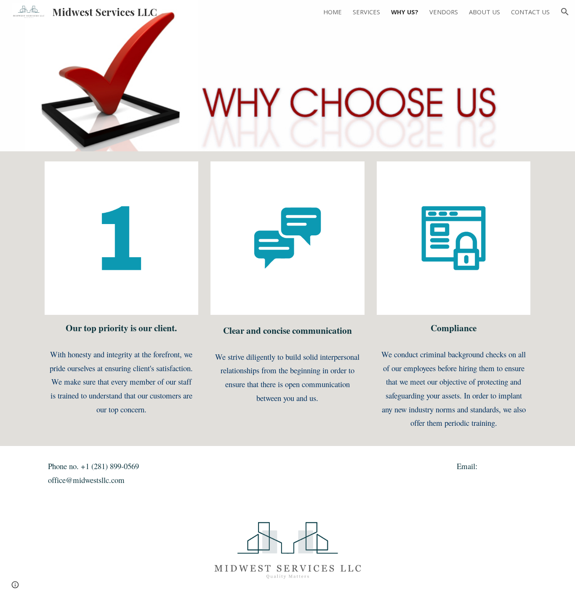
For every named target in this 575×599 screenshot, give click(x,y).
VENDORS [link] (443, 12)
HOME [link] (332, 12)
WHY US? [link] (404, 12)
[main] (121, 328)
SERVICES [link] (366, 12)
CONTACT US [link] (530, 12)
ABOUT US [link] (484, 12)
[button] (565, 12)
